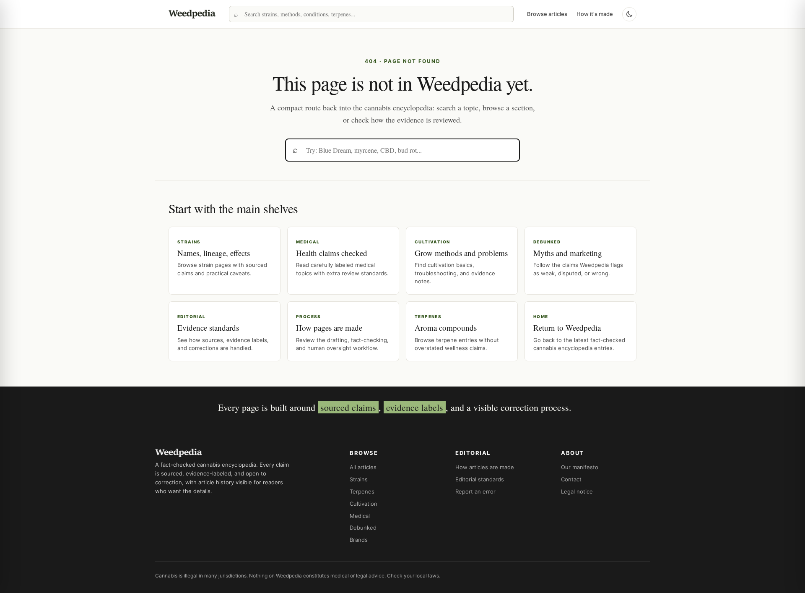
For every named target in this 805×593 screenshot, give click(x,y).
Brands (359, 539)
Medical (360, 515)
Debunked (363, 527)
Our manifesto (579, 467)
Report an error (475, 491)
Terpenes (362, 491)
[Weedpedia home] (192, 14)
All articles (363, 467)
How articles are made (484, 467)
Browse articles (547, 13)
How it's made (594, 13)
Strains (359, 479)
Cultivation (363, 503)
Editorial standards (479, 479)
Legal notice (577, 491)
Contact (571, 479)
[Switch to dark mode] (629, 14)
